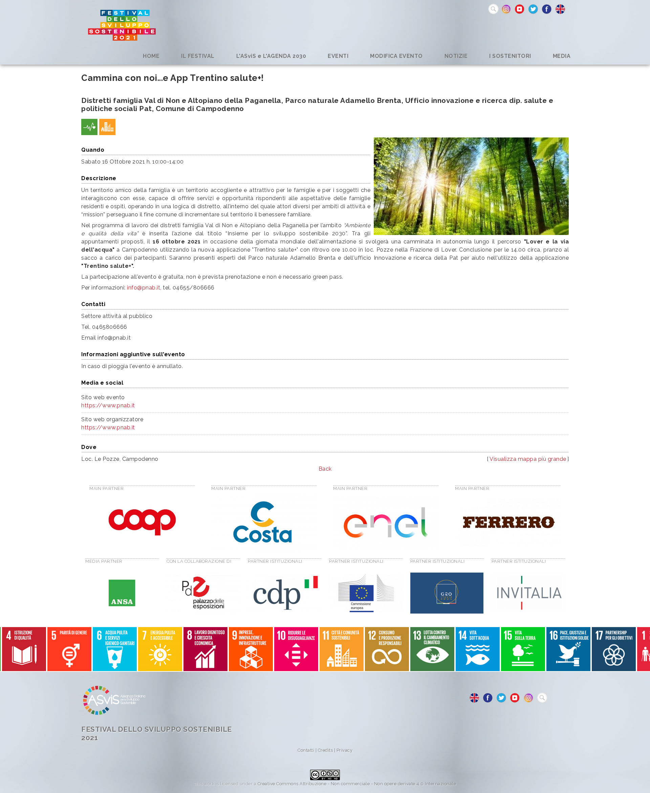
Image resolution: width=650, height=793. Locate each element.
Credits (325, 750)
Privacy (345, 750)
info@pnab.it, (144, 287)
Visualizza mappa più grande (528, 459)
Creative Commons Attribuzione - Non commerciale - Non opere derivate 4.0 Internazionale (357, 783)
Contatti (306, 750)
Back (325, 469)
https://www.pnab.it (108, 405)
